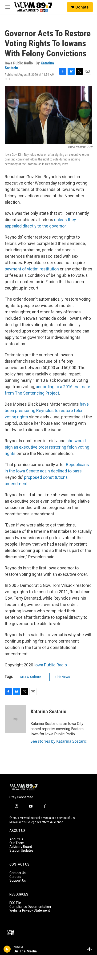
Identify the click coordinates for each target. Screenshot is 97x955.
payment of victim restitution (32, 268)
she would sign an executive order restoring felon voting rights (47, 447)
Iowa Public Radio (50, 664)
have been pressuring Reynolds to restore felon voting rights (47, 410)
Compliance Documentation (30, 907)
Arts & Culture (30, 677)
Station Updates (21, 850)
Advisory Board (20, 847)
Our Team (16, 843)
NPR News (62, 677)
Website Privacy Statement (29, 910)
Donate (82, 7)
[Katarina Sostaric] (15, 719)
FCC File (15, 903)
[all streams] (91, 949)
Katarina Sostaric (48, 712)
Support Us (17, 880)
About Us (16, 839)
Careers (15, 877)
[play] (7, 949)
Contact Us (17, 873)
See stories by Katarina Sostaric (59, 741)
